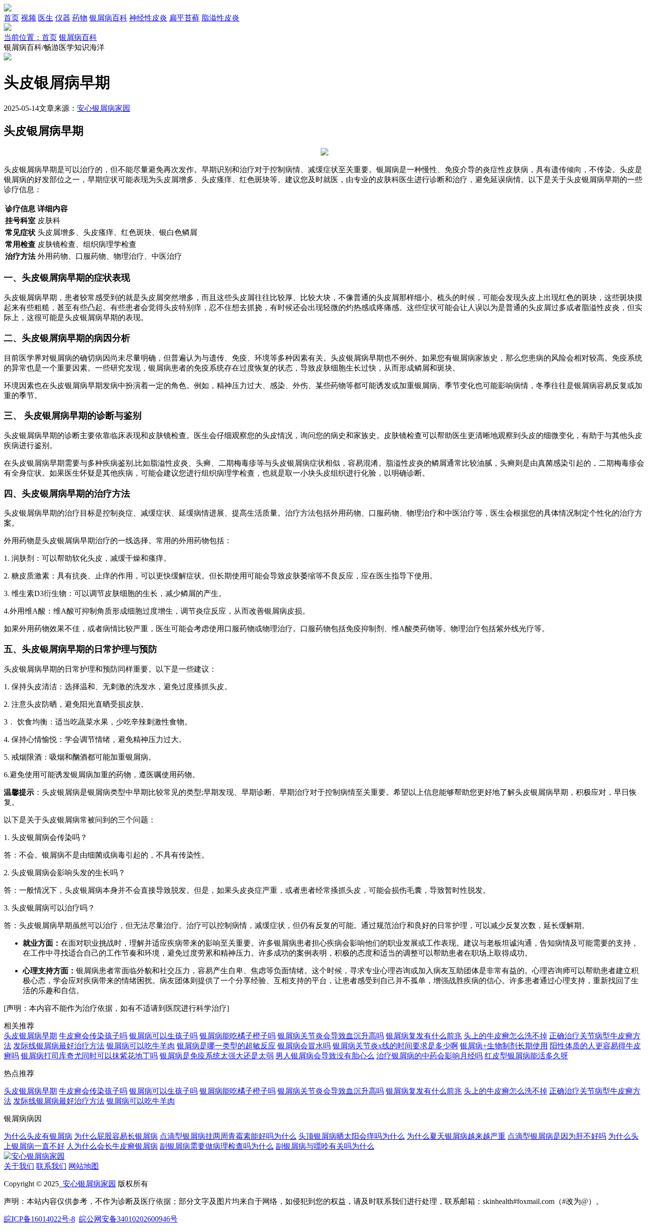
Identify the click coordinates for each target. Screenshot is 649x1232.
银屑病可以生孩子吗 (163, 1036)
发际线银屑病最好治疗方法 (59, 1046)
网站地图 (83, 1166)
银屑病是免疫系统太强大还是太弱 (217, 1056)
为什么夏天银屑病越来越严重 (456, 1136)
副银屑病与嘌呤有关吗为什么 (325, 1146)
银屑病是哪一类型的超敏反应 (226, 1046)
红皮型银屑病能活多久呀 (526, 1056)
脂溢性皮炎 (220, 18)
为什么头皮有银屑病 (38, 1136)
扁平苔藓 (184, 18)
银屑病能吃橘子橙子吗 (238, 1036)
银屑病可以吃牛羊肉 (140, 1046)
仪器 (62, 18)
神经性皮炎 (148, 18)
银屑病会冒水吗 (304, 1046)
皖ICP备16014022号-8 (39, 1219)
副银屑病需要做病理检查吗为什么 (217, 1146)
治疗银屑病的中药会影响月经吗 (429, 1056)
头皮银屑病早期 (30, 1036)
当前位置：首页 (30, 37)
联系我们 (51, 1166)
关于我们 (19, 1166)
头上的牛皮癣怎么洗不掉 (505, 1036)
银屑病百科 (108, 18)
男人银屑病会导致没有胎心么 (325, 1056)
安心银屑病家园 (103, 108)
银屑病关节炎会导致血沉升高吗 (330, 1036)
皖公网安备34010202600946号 (128, 1219)
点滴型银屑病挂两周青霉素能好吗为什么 (228, 1136)
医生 (45, 18)
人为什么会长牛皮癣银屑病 (112, 1146)
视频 (28, 18)
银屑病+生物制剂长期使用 (504, 1046)
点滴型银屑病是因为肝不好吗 (556, 1136)
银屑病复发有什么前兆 (424, 1036)
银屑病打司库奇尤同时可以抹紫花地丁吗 (89, 1056)
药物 (79, 18)
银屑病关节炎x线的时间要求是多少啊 (395, 1046)
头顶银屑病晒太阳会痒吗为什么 (351, 1136)
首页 (11, 18)
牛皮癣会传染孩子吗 (93, 1036)
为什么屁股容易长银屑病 (116, 1136)
